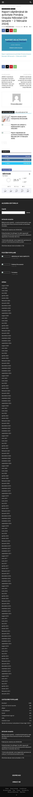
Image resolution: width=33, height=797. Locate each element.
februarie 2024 (6, 360)
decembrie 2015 (6, 606)
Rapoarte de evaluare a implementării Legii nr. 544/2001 (18, 126)
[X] (7, 30)
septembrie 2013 (6, 673)
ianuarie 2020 (5, 483)
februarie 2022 (6, 421)
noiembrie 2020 (6, 458)
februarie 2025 (6, 330)
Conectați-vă (26, 159)
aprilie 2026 (5, 295)
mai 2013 (4, 683)
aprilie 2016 (5, 596)
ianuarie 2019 (5, 513)
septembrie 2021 (6, 433)
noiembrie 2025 (6, 308)
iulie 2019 (4, 498)
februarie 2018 (6, 541)
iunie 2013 (5, 681)
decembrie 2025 (6, 305)
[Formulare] (6, 274)
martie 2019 (5, 508)
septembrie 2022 (6, 403)
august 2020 (5, 466)
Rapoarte (18, 6)
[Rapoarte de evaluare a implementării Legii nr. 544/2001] (6, 127)
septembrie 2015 (6, 613)
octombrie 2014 (6, 641)
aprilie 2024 (5, 355)
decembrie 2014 (6, 636)
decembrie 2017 (6, 546)
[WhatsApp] (15, 30)
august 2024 (5, 345)
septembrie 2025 (6, 313)
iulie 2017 (4, 558)
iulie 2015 (4, 618)
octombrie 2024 (6, 340)
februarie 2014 (6, 661)
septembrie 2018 (6, 523)
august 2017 (5, 556)
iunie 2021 (5, 441)
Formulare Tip (25, 790)
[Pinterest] (11, 30)
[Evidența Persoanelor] (6, 266)
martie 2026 (5, 298)
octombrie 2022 (6, 401)
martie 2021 (5, 448)
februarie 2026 (6, 300)
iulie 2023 (4, 378)
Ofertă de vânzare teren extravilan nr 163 (13, 245)
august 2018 (5, 526)
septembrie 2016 (6, 583)
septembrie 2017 (6, 553)
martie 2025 (5, 328)
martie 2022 (5, 418)
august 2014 (5, 646)
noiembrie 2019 (6, 488)
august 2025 (5, 315)
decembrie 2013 (6, 666)
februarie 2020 (6, 481)
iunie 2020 (5, 471)
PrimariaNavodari (10, 26)
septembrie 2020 (6, 463)
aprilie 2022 (5, 416)
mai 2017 (4, 563)
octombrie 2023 (6, 371)
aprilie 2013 (5, 686)
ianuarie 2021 (5, 453)
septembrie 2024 (6, 343)
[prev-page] (3, 143)
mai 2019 (4, 503)
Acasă (3, 6)
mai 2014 (4, 653)
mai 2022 (4, 413)
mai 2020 (4, 473)
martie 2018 (5, 538)
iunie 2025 (5, 320)
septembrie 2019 (6, 493)
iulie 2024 (4, 348)
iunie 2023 (5, 381)
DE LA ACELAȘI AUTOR (21, 112)
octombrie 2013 (6, 671)
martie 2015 (5, 628)
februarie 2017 (6, 571)
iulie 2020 (4, 468)
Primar (7, 788)
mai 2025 (4, 323)
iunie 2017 (5, 561)
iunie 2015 (5, 621)
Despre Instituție (14, 788)
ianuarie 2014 (5, 663)
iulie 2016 (4, 588)
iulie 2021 (4, 438)
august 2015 (5, 616)
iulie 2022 (4, 408)
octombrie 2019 (6, 491)
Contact (18, 790)
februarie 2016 (6, 601)
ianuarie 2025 (5, 333)
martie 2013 (5, 688)
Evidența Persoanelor (18, 264)
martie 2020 (5, 478)
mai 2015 (4, 623)
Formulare (14, 272)
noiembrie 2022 (6, 398)
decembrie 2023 (6, 365)
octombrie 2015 (6, 611)
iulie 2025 (4, 318)
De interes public (7, 790)
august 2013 (5, 676)
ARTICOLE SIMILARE (8, 112)
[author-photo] (16, 101)
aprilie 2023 (5, 386)
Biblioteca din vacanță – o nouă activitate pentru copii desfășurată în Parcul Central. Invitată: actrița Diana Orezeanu (16, 224)
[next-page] (5, 143)
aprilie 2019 (5, 506)
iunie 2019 (5, 501)
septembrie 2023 (6, 373)
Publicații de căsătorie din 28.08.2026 (12, 229)
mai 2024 (4, 353)
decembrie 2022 (6, 396)
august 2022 (5, 406)
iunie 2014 (5, 651)
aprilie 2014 (5, 656)
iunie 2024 (5, 350)
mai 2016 (4, 593)
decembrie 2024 (6, 335)
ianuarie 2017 (5, 573)
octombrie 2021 (6, 431)
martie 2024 (5, 358)
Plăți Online (22, 792)
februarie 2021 (6, 451)
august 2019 (5, 496)
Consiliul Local (23, 788)
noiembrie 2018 (6, 518)
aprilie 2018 (5, 536)
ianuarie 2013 (5, 693)
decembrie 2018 (6, 516)
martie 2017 (5, 568)
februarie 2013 (6, 691)
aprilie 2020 (5, 476)
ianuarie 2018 (5, 543)
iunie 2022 (5, 411)
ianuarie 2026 (5, 303)
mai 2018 (4, 533)
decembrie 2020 (6, 456)
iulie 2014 (4, 648)
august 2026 (5, 285)
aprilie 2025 (5, 325)
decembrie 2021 (6, 426)
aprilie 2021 (5, 446)
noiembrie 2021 (6, 428)
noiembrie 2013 (6, 668)
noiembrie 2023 (6, 368)
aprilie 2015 (5, 626)
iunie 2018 (5, 531)
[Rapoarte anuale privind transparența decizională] (6, 119)
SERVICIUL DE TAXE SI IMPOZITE (20, 256)
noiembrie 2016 (6, 578)
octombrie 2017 (6, 551)
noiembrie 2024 (6, 338)
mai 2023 (4, 383)
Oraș (14, 790)
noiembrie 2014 (6, 638)
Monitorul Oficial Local (13, 792)
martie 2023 (5, 388)
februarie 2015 (6, 631)
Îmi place (27, 156)
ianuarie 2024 (5, 363)
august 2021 (5, 436)
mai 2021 (4, 443)
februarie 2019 (6, 511)
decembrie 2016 (6, 576)
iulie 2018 (4, 528)
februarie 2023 (6, 391)
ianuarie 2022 (5, 423)
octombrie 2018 (6, 521)
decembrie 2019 (6, 486)
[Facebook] (3, 30)
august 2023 (5, 376)
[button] (3, 2)
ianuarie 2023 (5, 393)
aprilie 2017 (5, 566)
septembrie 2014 (6, 643)
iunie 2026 (5, 290)
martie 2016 (5, 598)
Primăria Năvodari (10, 6)
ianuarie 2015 (5, 633)
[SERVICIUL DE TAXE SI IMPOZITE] (6, 258)
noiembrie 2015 (6, 608)
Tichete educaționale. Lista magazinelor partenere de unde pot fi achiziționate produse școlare (16, 241)
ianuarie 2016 (5, 603)
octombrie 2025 (6, 310)
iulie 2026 (4, 288)
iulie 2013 (4, 678)
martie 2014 (5, 658)
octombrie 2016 (6, 581)
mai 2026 (4, 293)
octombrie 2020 (6, 461)
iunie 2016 (5, 591)
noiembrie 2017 (6, 548)
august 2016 (5, 586)
